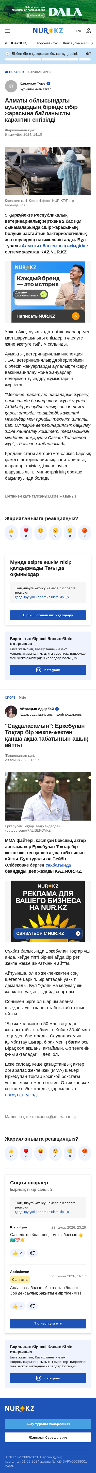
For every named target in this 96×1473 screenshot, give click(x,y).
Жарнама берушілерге (48, 1437)
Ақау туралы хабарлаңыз (48, 1424)
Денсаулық (16, 43)
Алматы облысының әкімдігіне (55, 245)
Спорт (10, 697)
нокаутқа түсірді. (22, 1094)
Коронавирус (47, 43)
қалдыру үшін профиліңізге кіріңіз (42, 597)
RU (78, 31)
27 (11, 1156)
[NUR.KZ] (48, 30)
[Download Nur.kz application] (48, 12)
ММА (22, 697)
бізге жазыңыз (63, 496)
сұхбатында (58, 865)
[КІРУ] (89, 31)
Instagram (52, 670)
